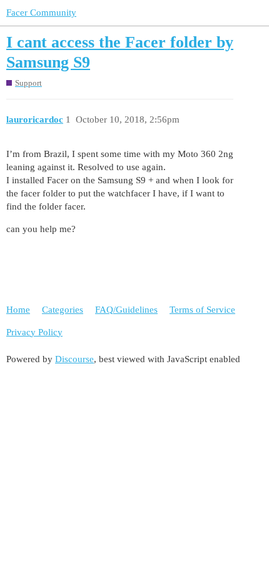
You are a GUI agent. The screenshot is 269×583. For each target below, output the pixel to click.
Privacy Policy (34, 332)
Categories (62, 310)
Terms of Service (202, 310)
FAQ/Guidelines (126, 310)
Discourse (74, 359)
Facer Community (41, 13)
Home (18, 310)
